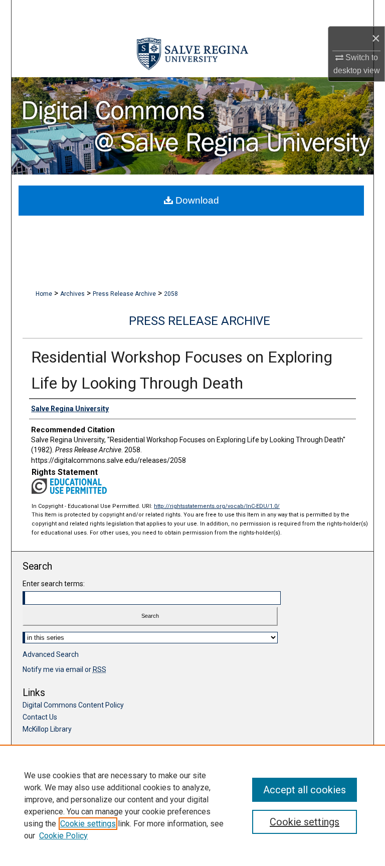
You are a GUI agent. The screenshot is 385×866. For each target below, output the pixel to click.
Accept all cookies (304, 790)
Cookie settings (88, 823)
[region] (192, 805)
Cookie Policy (63, 835)
